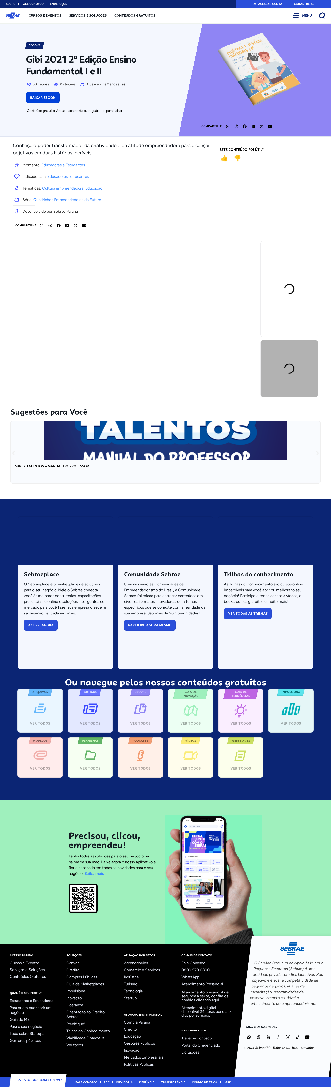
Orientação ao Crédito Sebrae (85, 1014)
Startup (130, 998)
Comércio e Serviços (142, 970)
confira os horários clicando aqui (204, 998)
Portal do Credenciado (200, 1045)
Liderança (74, 1005)
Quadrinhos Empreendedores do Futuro (67, 199)
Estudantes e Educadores (31, 1000)
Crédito (72, 970)
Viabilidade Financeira (85, 1038)
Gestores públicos (25, 1040)
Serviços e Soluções (88, 15)
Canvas (72, 963)
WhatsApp (190, 977)
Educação (93, 188)
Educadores (57, 176)
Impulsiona (75, 991)
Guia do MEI (20, 1019)
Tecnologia (133, 991)
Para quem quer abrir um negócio (31, 1010)
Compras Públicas (81, 977)
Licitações (190, 1052)
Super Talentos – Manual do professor (52, 466)
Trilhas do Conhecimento (88, 1031)
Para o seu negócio (26, 1026)
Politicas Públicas (139, 1064)
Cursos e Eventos (45, 15)
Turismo (130, 984)
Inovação (74, 998)
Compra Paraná (137, 1022)
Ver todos (74, 1045)
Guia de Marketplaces (85, 984)
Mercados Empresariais (143, 1057)
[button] (267, 4)
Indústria (131, 977)
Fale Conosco (193, 963)
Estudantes (79, 176)
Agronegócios (136, 963)
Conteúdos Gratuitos (134, 15)
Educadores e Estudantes (63, 165)
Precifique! (75, 1024)
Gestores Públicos (139, 1043)
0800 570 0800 (195, 970)
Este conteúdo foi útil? (242, 149)
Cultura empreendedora (62, 188)
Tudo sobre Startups (27, 1033)
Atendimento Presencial (202, 984)
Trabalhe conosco (196, 1038)
